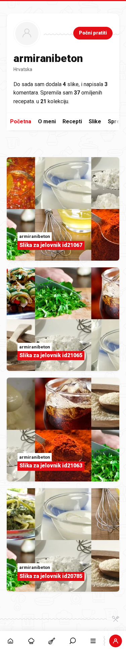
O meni (47, 121)
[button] (72, 641)
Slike (95, 121)
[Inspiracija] (31, 641)
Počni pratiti (93, 33)
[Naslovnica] (10, 641)
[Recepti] (51, 641)
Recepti (72, 121)
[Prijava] (115, 641)
